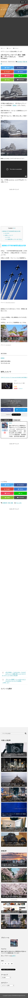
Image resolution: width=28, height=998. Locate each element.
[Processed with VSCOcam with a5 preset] (14, 100)
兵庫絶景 (4, 502)
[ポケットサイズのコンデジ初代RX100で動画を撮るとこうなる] (14, 809)
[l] (14, 341)
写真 (24, 61)
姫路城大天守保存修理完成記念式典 (11, 231)
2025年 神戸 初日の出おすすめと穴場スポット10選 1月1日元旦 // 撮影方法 (13, 864)
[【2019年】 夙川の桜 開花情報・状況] (14, 890)
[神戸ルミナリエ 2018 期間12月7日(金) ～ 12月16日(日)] (14, 921)
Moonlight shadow (10, 302)
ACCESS (6, 233)
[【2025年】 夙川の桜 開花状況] (14, 875)
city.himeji (8, 345)
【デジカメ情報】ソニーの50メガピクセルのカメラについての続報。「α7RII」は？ (14, 681)
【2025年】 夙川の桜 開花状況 (10, 881)
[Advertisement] (14, 32)
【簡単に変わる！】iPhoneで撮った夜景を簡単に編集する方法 (13, 769)
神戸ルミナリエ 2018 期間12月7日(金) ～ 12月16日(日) (14, 926)
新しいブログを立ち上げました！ (11, 912)
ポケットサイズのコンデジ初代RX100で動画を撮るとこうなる (14, 814)
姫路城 (14, 105)
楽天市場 (15, 388)
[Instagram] (7, 430)
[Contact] (12, 963)
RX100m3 (19, 61)
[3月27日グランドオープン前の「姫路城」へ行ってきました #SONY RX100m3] (20, 71)
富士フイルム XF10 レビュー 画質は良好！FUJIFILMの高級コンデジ (13, 754)
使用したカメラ (8, 235)
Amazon (15, 386)
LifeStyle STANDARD (14, 6)
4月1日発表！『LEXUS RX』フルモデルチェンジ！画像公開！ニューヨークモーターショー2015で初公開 (14, 674)
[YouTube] (5, 433)
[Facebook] (5, 430)
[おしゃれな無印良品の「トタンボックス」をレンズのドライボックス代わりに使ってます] (14, 824)
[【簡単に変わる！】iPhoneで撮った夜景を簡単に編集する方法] (14, 764)
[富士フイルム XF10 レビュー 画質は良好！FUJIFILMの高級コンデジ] (14, 749)
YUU (7, 237)
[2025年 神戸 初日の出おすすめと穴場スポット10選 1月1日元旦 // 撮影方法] (14, 860)
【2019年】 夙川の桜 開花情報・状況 (12, 896)
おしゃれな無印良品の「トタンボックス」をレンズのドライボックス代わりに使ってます (14, 829)
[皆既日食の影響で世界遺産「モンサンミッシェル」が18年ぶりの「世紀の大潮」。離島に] (14, 779)
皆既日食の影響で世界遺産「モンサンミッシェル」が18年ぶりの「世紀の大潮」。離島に (14, 784)
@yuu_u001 (19, 502)
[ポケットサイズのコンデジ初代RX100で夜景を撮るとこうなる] (14, 794)
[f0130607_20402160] (14, 299)
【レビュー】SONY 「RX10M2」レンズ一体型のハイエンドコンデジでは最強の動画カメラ (14, 844)
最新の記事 (17, 420)
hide (14, 228)
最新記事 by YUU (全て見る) (13, 239)
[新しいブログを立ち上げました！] (14, 906)
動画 (12, 502)
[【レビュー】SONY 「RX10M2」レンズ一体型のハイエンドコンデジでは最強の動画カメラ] (14, 839)
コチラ (13, 955)
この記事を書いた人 (7, 420)
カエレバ (21, 388)
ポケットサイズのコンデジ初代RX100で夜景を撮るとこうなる (14, 799)
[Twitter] (3, 430)
